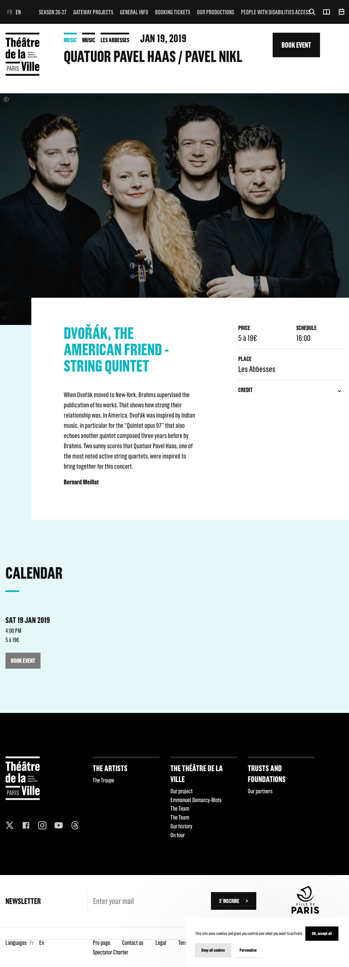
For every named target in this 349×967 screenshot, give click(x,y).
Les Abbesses (115, 40)
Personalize (248, 950)
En (18, 12)
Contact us (132, 942)
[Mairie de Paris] (305, 912)
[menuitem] (52, 12)
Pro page (101, 942)
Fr (9, 12)
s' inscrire (229, 901)
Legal (160, 942)
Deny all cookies (213, 950)
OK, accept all (322, 933)
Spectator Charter (110, 952)
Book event (296, 45)
